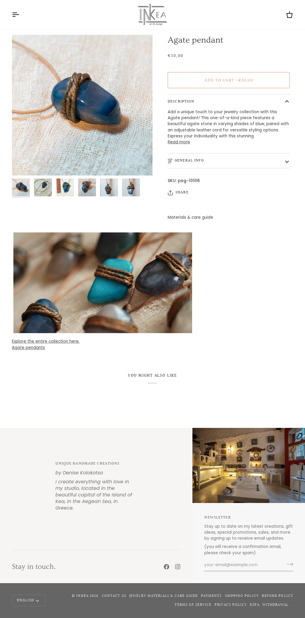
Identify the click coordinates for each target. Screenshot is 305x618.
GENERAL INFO (189, 161)
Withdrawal (275, 605)
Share (182, 192)
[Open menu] (21, 14)
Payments (211, 596)
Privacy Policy (230, 605)
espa (254, 605)
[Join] (288, 564)
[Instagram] (177, 566)
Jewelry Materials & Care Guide (163, 596)
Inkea (82, 596)
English (25, 600)
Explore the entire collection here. (46, 341)
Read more (179, 142)
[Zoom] (23, 164)
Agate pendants (28, 347)
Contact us (114, 596)
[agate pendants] (152, 282)
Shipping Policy (242, 596)
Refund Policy (277, 596)
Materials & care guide (190, 217)
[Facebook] (166, 566)
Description (181, 102)
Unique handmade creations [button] (87, 464)
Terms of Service (193, 605)
